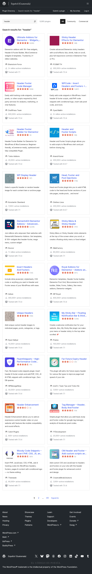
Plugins (28, 521)
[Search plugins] (34, 21)
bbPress (7, 541)
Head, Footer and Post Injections (70, 176)
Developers (52, 521)
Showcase (29, 512)
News (4, 516)
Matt (5, 537)
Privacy (5, 525)
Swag (73, 525)
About (5, 512)
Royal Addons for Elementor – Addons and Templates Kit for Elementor (74, 268)
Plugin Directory (8, 11)
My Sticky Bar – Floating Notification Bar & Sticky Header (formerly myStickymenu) (74, 314)
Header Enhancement (28, 404)
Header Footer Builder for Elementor (27, 130)
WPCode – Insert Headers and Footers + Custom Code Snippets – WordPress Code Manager (74, 84)
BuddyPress (8, 545)
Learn (49, 512)
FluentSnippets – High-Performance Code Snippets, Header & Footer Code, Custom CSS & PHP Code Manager (28, 360)
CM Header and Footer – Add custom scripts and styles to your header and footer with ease (74, 452)
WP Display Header (26, 175)
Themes (28, 516)
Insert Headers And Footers (24, 268)
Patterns (28, 525)
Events (73, 516)
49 (47, 498)
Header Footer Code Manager (24, 84)
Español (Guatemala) (17, 556)
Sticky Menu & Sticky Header (69, 222)
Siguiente (55, 498)
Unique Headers (25, 313)
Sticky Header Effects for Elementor (73, 38)
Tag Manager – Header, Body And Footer (73, 406)
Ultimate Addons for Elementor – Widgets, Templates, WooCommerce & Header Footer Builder (28, 39)
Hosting (5, 521)
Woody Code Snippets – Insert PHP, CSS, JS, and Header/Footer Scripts (29, 452)
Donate (74, 521)
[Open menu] (88, 3)
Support (50, 516)
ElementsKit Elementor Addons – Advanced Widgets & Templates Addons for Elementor (28, 222)
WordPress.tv (54, 525)
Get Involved (75, 512)
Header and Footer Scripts (69, 130)
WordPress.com (10, 533)
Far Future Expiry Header (74, 359)
